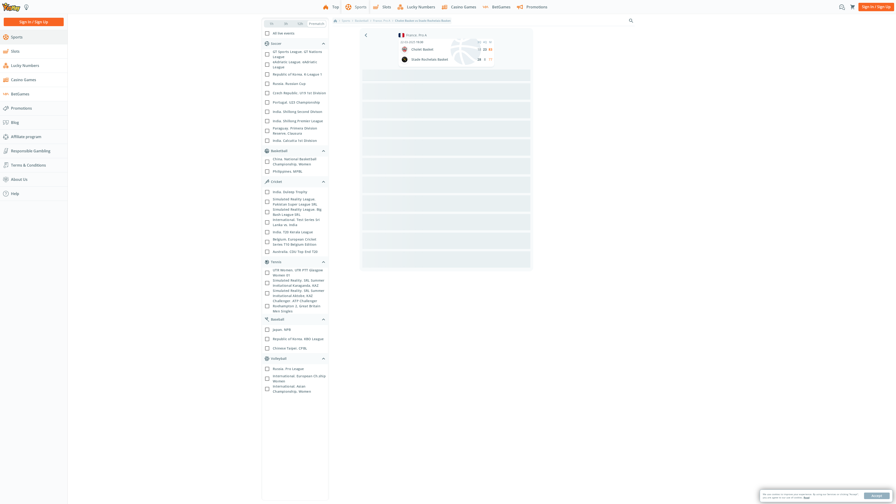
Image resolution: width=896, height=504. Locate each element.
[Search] (631, 21)
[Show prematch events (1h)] (271, 24)
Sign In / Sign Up (876, 6)
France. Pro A (381, 21)
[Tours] (26, 7)
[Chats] (842, 7)
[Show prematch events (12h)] (300, 24)
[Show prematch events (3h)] (286, 24)
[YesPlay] (11, 7)
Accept (877, 496)
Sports (346, 21)
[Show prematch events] (316, 24)
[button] (295, 33)
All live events (283, 33)
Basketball (361, 21)
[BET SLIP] (852, 7)
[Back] (365, 35)
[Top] (335, 20)
